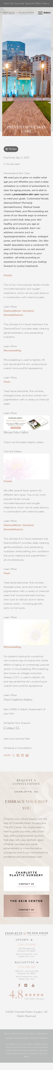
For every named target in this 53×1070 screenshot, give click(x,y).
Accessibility (42, 1034)
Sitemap (9, 1038)
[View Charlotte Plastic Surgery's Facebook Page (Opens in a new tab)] (19, 985)
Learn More (10, 306)
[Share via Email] (27, 755)
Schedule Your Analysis (17, 723)
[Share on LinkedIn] (22, 755)
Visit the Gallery (13, 451)
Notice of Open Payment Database (31, 1038)
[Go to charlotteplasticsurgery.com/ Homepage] (16, 13)
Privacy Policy (27, 1034)
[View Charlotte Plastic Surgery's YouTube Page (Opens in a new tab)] (33, 985)
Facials (8, 275)
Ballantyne (25, 962)
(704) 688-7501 (26, 967)
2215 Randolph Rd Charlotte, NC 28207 (26, 950)
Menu (47, 13)
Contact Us (26, 884)
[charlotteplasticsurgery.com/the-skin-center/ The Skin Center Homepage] (26, 13)
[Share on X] (13, 755)
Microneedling (12, 350)
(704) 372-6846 (26, 944)
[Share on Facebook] (18, 755)
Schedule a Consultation (18, 748)
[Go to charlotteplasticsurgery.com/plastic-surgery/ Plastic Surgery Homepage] (8, 13)
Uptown (22, 940)
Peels (7, 382)
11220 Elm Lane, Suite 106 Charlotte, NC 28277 (26, 972)
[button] (40, 13)
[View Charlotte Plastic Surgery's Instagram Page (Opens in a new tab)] (25, 985)
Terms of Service (12, 1034)
